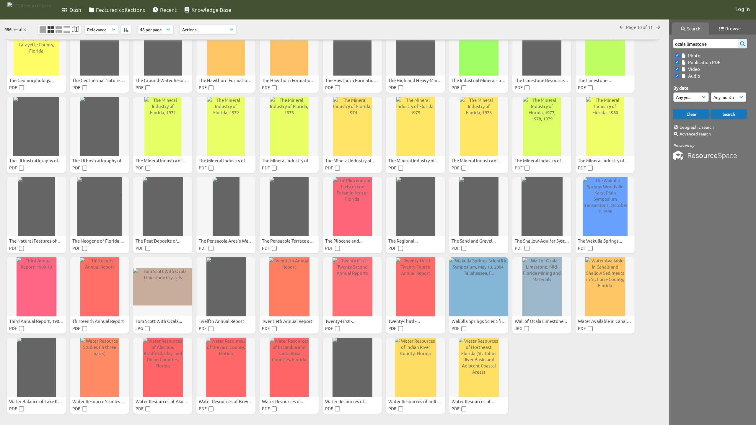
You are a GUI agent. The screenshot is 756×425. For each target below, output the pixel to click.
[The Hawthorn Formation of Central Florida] (225, 46)
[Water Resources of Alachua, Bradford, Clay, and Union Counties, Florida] (162, 367)
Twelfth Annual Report (222, 321)
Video (693, 69)
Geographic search (697, 127)
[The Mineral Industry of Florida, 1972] (225, 126)
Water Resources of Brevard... (229, 401)
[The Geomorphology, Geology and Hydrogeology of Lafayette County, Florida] (36, 46)
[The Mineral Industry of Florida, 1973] (289, 126)
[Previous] (621, 27)
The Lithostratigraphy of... (36, 160)
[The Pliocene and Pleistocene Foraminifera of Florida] (352, 206)
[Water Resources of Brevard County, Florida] (225, 367)
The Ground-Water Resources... (167, 80)
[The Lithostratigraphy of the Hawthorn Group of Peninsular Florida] (99, 126)
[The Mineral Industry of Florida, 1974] (352, 126)
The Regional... (403, 240)
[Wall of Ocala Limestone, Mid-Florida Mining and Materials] (541, 286)
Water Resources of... (283, 401)
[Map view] (75, 29)
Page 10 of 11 (640, 27)
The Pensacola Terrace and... (290, 240)
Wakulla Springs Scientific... (480, 321)
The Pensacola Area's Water (227, 240)
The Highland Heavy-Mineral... (418, 80)
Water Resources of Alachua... (166, 401)
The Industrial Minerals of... (479, 80)
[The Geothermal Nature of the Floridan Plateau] (99, 46)
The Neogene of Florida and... (102, 240)
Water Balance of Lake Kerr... (38, 401)
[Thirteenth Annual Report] (99, 286)
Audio (693, 76)
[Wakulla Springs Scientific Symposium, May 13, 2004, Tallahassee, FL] (478, 286)
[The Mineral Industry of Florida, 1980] (605, 126)
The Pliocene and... (344, 240)
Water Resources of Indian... (417, 401)
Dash (74, 9)
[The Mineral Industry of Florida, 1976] (478, 126)
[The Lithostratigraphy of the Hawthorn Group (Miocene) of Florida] (36, 126)
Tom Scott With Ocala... (159, 321)
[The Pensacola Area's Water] (225, 206)
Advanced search (695, 133)
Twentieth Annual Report (287, 321)
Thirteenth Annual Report (98, 321)
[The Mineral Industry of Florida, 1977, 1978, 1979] (541, 126)
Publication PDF (703, 62)
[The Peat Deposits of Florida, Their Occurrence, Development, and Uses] (162, 206)
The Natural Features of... (35, 240)
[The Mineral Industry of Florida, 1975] (415, 126)
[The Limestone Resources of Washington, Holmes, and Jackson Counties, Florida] (541, 46)
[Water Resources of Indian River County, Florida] (415, 367)
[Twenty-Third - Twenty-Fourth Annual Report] (415, 286)
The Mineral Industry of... (161, 160)
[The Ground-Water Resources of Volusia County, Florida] (162, 46)
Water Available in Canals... (605, 321)
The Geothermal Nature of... (100, 80)
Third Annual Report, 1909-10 (38, 321)
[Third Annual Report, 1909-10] (36, 286)
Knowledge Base (210, 9)
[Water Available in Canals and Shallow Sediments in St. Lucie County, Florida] (605, 286)
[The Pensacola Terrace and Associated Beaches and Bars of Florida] (289, 206)
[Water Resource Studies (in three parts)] (99, 367)
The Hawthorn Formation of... (229, 80)
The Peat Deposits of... (158, 240)
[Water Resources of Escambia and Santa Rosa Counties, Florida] (289, 367)
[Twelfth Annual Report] (225, 286)
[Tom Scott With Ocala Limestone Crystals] (162, 286)
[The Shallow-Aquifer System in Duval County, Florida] (541, 206)
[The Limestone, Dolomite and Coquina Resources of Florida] (605, 46)
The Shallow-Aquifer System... (545, 240)
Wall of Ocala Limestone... (541, 321)
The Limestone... (595, 80)
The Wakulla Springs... (600, 240)
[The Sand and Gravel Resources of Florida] (478, 206)
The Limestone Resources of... (545, 80)
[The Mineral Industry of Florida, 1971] (162, 126)
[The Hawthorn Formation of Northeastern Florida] (289, 46)
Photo (693, 55)
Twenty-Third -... (404, 321)
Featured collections (120, 9)
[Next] (658, 27)
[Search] (742, 43)
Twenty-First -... (340, 321)
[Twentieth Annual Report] (289, 286)
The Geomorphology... (32, 80)
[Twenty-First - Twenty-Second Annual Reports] (352, 286)
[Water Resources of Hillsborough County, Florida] (352, 367)
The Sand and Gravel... (474, 240)
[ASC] (126, 29)
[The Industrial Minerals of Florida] (478, 46)
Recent (168, 9)
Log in (742, 9)
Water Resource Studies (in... (101, 401)
